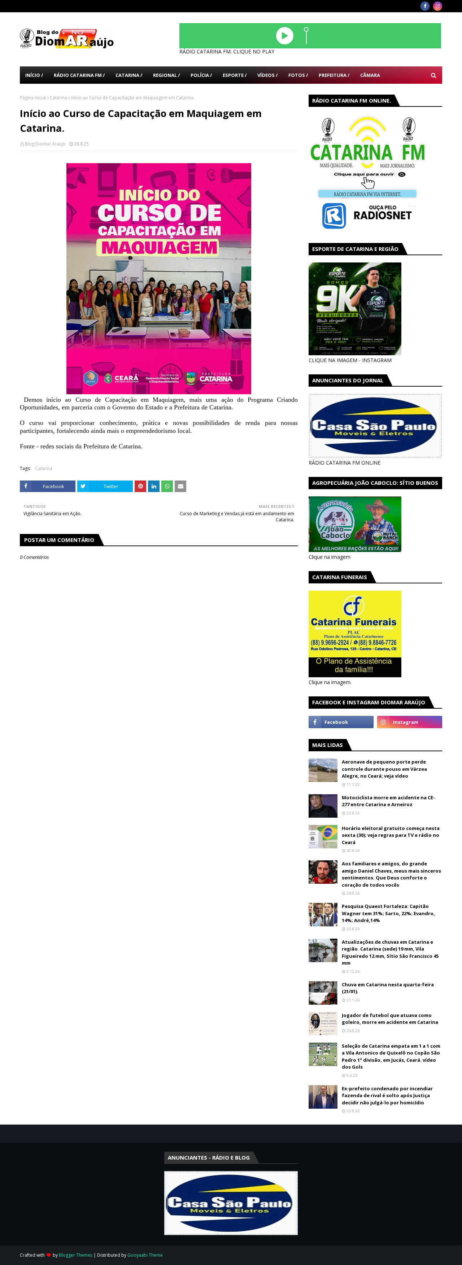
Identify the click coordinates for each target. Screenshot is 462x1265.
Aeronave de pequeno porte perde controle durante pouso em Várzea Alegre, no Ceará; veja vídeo (384, 768)
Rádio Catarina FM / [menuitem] (79, 75)
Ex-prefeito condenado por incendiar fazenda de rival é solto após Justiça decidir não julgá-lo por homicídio (387, 1095)
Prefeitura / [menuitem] (334, 75)
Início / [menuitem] (34, 75)
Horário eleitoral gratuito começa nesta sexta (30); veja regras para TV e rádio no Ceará (391, 835)
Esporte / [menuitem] (235, 75)
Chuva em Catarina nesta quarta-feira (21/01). (388, 988)
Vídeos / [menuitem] (267, 75)
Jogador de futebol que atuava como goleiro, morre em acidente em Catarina (390, 1019)
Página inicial (33, 98)
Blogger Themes (75, 1255)
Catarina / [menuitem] (129, 75)
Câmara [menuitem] (370, 75)
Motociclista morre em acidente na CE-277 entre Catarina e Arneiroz (388, 801)
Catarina (58, 98)
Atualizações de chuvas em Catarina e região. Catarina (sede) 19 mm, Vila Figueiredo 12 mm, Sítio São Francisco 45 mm (390, 952)
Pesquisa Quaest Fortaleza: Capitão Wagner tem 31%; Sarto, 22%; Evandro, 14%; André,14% (388, 913)
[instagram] (437, 6)
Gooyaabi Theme (145, 1255)
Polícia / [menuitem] (201, 75)
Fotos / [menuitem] (298, 75)
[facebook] (425, 6)
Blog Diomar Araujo (45, 144)
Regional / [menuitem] (166, 75)
